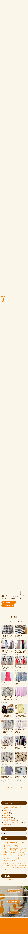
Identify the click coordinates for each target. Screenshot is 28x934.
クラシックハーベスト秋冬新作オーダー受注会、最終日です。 (20, 747)
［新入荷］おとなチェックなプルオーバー (7, 636)
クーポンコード (11, 854)
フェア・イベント (8, 808)
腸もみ (9, 871)
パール (10, 863)
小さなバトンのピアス (20, 761)
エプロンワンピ (14, 852)
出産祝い (6, 810)
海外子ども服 (7, 817)
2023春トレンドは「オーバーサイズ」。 (20, 697)
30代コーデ (12, 842)
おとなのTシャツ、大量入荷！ (20, 636)
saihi (5, 595)
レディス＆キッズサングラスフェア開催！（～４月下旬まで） (7, 715)
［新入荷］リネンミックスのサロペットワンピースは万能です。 (20, 651)
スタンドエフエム (9, 858)
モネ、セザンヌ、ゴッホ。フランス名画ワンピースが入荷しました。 (7, 698)
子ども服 (6, 815)
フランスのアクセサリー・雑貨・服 (13, 822)
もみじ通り (17, 848)
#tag (5, 838)
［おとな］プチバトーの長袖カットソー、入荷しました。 (20, 731)
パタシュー (6, 863)
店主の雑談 (6, 824)
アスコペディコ (5, 850)
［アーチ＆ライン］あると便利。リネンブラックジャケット (7, 667)
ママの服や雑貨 (8, 819)
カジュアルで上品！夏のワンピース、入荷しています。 (20, 777)
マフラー (19, 865)
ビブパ (15, 863)
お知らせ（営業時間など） (10, 807)
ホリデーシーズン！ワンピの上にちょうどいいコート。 (7, 731)
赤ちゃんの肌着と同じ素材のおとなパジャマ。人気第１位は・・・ (7, 778)
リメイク (7, 867)
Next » (23, 787)
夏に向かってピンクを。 (6, 682)
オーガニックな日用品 (9, 820)
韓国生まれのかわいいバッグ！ (7, 746)
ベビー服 (6, 812)
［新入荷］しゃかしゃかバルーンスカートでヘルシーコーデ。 (7, 651)
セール (12, 861)
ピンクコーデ (21, 863)
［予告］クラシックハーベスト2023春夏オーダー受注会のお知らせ (20, 715)
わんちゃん (23, 848)
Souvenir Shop (21, 846)
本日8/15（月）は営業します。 (7, 762)
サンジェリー (12, 856)
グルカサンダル (18, 854)
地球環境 (9, 870)
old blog (7, 876)
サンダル (18, 856)
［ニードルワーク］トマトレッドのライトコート (20, 667)
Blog (14, 616)
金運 (13, 871)
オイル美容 (20, 852)
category (7, 803)
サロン (7, 856)
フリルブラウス (13, 865)
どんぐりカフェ (9, 848)
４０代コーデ (21, 871)
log (4, 829)
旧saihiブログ (8, 879)
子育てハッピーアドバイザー (17, 870)
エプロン (8, 852)
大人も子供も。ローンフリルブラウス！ (20, 682)
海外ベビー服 (7, 814)
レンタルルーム (15, 867)
